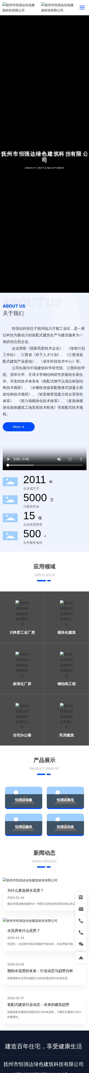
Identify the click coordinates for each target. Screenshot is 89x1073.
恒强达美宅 (65, 800)
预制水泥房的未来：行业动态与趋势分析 (40, 970)
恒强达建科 (23, 827)
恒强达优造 (65, 827)
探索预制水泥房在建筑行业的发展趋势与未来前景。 (38, 978)
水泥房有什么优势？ (23, 930)
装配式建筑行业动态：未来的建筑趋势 (38, 1004)
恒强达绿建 (23, 800)
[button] (44, 285)
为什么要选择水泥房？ (25, 890)
